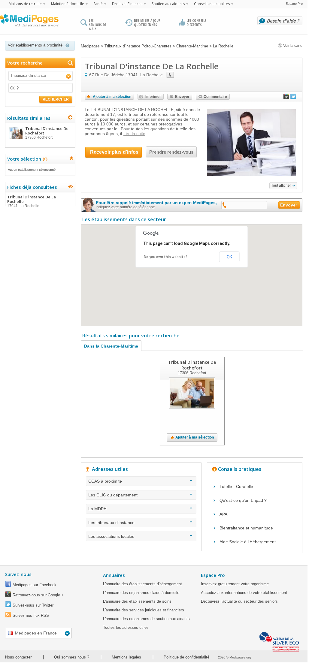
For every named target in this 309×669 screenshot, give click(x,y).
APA (223, 514)
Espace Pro (294, 3)
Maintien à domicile (67, 3)
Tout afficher (281, 185)
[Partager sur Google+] (286, 97)
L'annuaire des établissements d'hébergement (142, 584)
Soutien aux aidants (168, 3)
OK (229, 257)
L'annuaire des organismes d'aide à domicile (141, 592)
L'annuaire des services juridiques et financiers (143, 610)
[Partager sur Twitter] (293, 97)
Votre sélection (26, 159)
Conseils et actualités (212, 3)
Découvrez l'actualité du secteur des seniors (239, 601)
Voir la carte (292, 46)
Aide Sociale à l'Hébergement (248, 541)
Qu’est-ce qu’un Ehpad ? (243, 500)
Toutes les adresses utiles (126, 627)
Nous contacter (18, 657)
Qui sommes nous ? (71, 657)
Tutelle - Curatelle (236, 486)
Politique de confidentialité (186, 657)
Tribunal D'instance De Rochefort (192, 365)
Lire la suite (134, 133)
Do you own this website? (165, 257)
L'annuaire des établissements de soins (137, 601)
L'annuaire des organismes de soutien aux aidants (146, 618)
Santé (98, 3)
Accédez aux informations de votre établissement (244, 592)
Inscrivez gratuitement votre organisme (235, 584)
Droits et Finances (127, 3)
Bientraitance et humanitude (246, 528)
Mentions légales (126, 657)
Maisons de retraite (25, 3)
